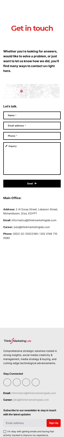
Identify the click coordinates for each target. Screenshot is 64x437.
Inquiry (13, 146)
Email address (17, 125)
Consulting (49, 4)
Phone (12, 135)
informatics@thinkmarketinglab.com (34, 220)
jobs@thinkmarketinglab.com (32, 227)
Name (12, 115)
